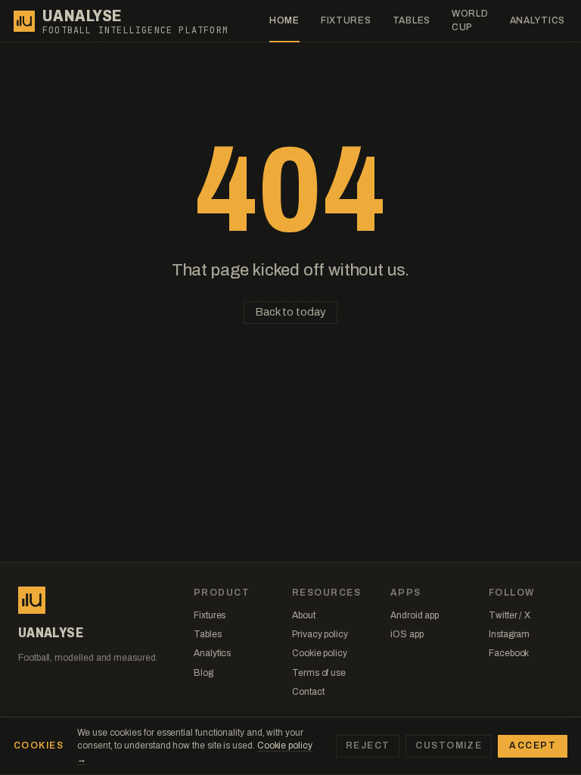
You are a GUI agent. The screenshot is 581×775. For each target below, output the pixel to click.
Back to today (290, 312)
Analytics (537, 20)
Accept (532, 745)
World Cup (470, 20)
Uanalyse (82, 16)
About (303, 615)
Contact (308, 691)
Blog (203, 673)
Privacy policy (320, 634)
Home (284, 20)
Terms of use (319, 673)
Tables (411, 20)
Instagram (509, 634)
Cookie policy (319, 653)
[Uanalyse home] (24, 21)
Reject (368, 745)
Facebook (509, 653)
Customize (448, 745)
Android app (414, 615)
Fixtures (346, 20)
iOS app (406, 634)
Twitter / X (509, 615)
